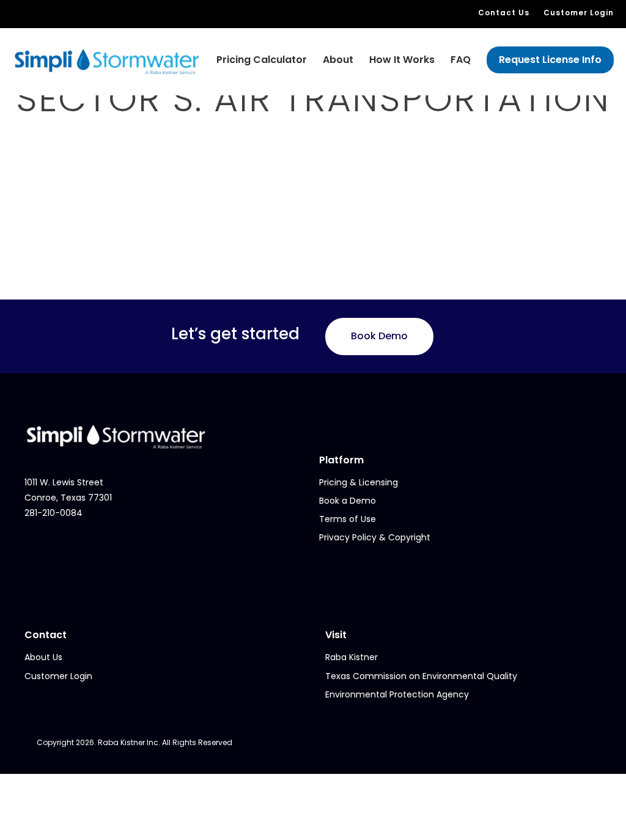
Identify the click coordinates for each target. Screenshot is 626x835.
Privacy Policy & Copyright (374, 537)
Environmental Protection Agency (397, 694)
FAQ (461, 60)
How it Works (402, 60)
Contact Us (503, 12)
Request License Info (550, 60)
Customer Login (578, 12)
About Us (43, 657)
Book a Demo (347, 501)
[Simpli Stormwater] (107, 60)
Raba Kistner (351, 657)
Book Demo (379, 336)
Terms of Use (347, 519)
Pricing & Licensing (358, 482)
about (338, 60)
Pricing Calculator (261, 60)
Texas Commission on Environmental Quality (421, 676)
